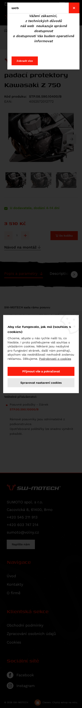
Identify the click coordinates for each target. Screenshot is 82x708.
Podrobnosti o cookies (55, 358)
